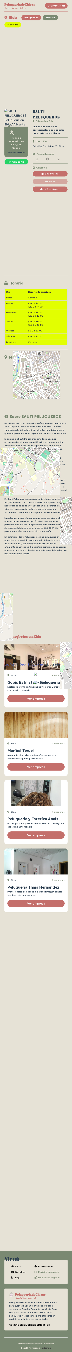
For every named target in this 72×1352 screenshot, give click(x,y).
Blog (17, 1277)
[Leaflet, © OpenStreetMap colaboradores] (36, 385)
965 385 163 (52, 173)
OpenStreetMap (31, 664)
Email (52, 181)
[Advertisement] (36, 68)
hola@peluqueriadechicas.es (29, 1324)
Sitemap (46, 1347)
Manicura (12, 24)
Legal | (24, 1347)
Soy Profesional (56, 5)
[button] (40, 683)
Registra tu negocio (48, 1272)
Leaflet (9, 664)
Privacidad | (35, 1347)
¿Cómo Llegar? (52, 189)
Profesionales (45, 1266)
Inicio (18, 1266)
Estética (50, 17)
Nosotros (20, 1272)
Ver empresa (36, 698)
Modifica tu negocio (49, 1277)
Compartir (18, 161)
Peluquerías (31, 17)
